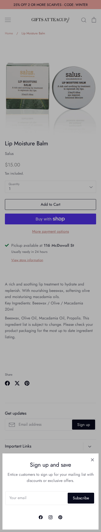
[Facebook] (41, 517)
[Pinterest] (60, 517)
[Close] (92, 459)
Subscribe (81, 498)
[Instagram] (50, 517)
